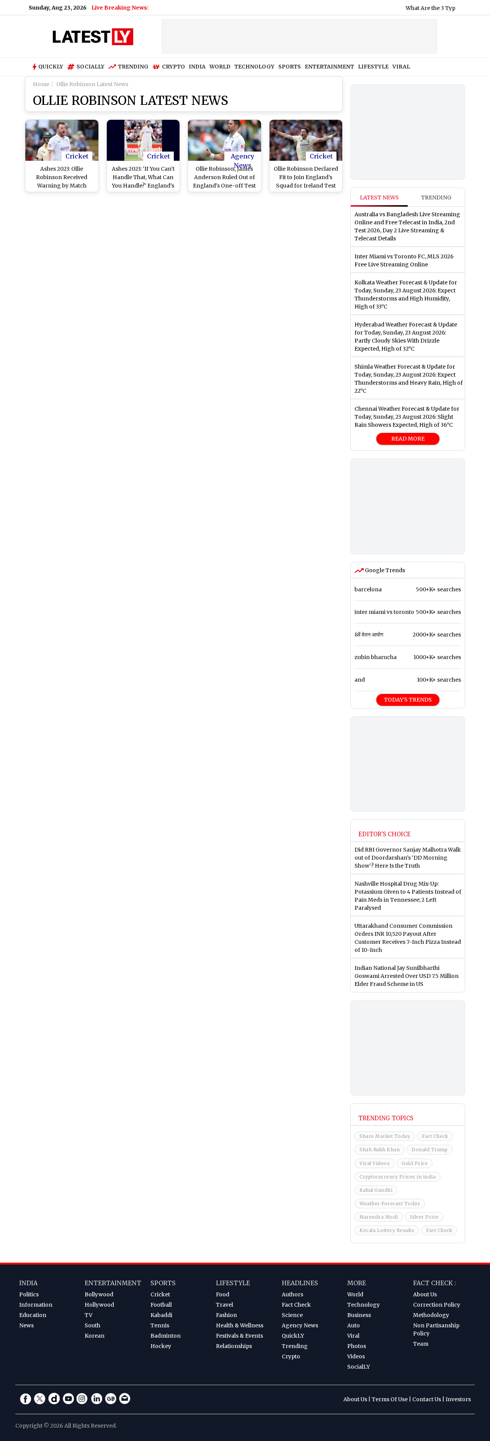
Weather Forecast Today (389, 1203)
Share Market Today (384, 1136)
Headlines (300, 1283)
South (92, 1325)
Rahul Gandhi (375, 1190)
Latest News (379, 197)
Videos (356, 1356)
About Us (425, 1294)
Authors (292, 1294)
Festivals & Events (239, 1335)
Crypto (173, 66)
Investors (458, 1399)
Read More (408, 438)
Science (292, 1315)
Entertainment (113, 1283)
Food (222, 1294)
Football (161, 1304)
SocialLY (358, 1366)
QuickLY (293, 1335)
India (28, 1283)
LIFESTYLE (373, 66)
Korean (95, 1335)
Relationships (234, 1346)
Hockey (160, 1346)
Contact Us (426, 1399)
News (26, 1325)
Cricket (76, 156)
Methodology (431, 1315)
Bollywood (99, 1294)
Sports (163, 1283)
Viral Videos (374, 1163)
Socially (91, 66)
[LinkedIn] (96, 1398)
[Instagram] (82, 1398)
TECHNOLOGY (254, 66)
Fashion (226, 1315)
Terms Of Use (390, 1399)
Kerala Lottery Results (386, 1230)
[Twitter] (40, 1398)
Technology (363, 1304)
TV (88, 1315)
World (355, 1294)
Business (359, 1315)
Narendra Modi (378, 1217)
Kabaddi (161, 1315)
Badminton (165, 1335)
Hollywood (99, 1304)
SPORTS (289, 66)
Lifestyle (233, 1283)
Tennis (159, 1325)
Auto (353, 1325)
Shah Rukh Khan (379, 1149)
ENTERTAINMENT (329, 66)
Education (32, 1315)
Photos (356, 1346)
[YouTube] (68, 1398)
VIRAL (401, 66)
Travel (224, 1304)
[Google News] (110, 1398)
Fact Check (435, 1136)
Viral (353, 1335)
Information (35, 1304)
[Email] (125, 1398)
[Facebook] (25, 1398)
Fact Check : (434, 1283)
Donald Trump (430, 1149)
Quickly (50, 66)
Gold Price (415, 1163)
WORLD (219, 66)
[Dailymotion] (54, 1398)
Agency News (242, 156)
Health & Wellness (239, 1325)
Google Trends (384, 570)
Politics (29, 1294)
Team (420, 1343)
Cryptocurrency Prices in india (397, 1177)
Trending (133, 66)
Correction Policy (436, 1304)
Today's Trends (408, 699)
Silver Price (424, 1217)
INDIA (197, 66)
